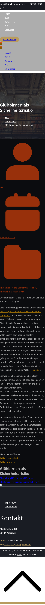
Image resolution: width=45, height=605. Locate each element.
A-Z (6, 26)
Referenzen (10, 22)
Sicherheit (23, 287)
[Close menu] (1, 47)
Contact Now (9, 39)
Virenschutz (6, 291)
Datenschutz (11, 506)
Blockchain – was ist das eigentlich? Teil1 (20, 482)
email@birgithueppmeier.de (17, 544)
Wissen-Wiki (18, 291)
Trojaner (32, 287)
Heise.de (35, 370)
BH (1, 187)
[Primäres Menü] (1, 43)
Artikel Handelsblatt (9, 458)
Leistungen (9, 30)
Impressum (10, 503)
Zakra (19, 554)
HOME (7, 14)
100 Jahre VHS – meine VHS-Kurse (17, 478)
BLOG (7, 18)
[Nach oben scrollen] (22, 603)
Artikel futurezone (8, 462)
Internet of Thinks (8, 287)
